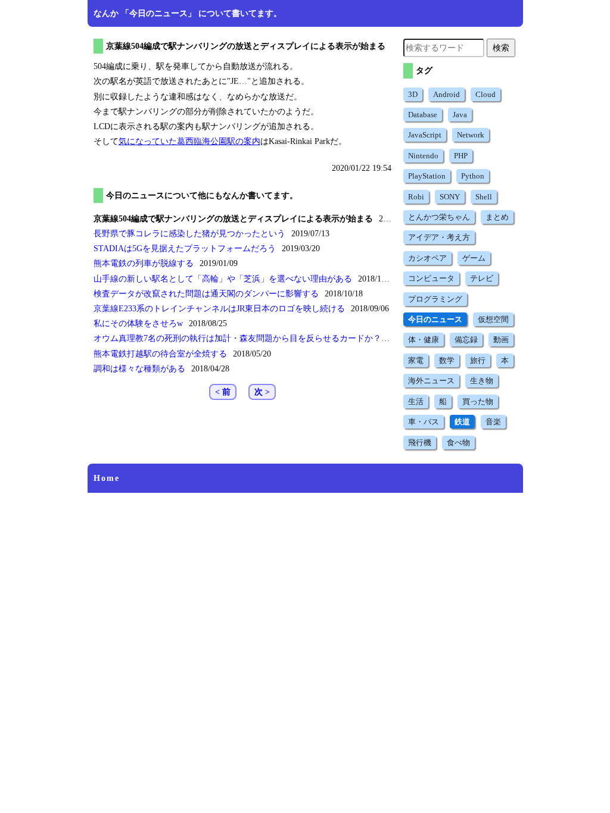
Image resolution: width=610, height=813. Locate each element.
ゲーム (473, 258)
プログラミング (435, 299)
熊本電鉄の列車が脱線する (144, 263)
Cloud (485, 94)
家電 (416, 360)
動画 (501, 339)
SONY (450, 196)
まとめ (497, 216)
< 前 (223, 391)
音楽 (493, 421)
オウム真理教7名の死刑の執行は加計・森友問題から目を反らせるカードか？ (237, 338)
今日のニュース (435, 319)
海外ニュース (431, 380)
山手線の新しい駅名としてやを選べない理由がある (223, 278)
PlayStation (427, 175)
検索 (501, 47)
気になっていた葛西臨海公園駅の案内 (189, 141)
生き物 (481, 380)
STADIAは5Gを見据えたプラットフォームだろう (185, 248)
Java (460, 114)
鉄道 (462, 421)
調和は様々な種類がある (139, 368)
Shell (483, 196)
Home (107, 478)
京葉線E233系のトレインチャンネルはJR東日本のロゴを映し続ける (219, 308)
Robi (416, 196)
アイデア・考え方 (439, 237)
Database (422, 114)
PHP (461, 155)
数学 (447, 360)
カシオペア (427, 258)
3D (413, 94)
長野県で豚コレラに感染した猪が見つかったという (189, 233)
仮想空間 (493, 319)
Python (472, 175)
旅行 (477, 360)
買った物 (477, 401)
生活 (416, 401)
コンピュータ (431, 278)
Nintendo (423, 155)
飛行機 (419, 442)
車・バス (423, 421)
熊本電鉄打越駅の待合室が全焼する (160, 353)
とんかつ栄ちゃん (439, 216)
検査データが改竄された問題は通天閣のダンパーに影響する (206, 293)
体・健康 (423, 339)
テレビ (481, 278)
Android (446, 94)
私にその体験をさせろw (138, 323)
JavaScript (424, 134)
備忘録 (466, 339)
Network (470, 134)
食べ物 (458, 442)
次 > (262, 391)
